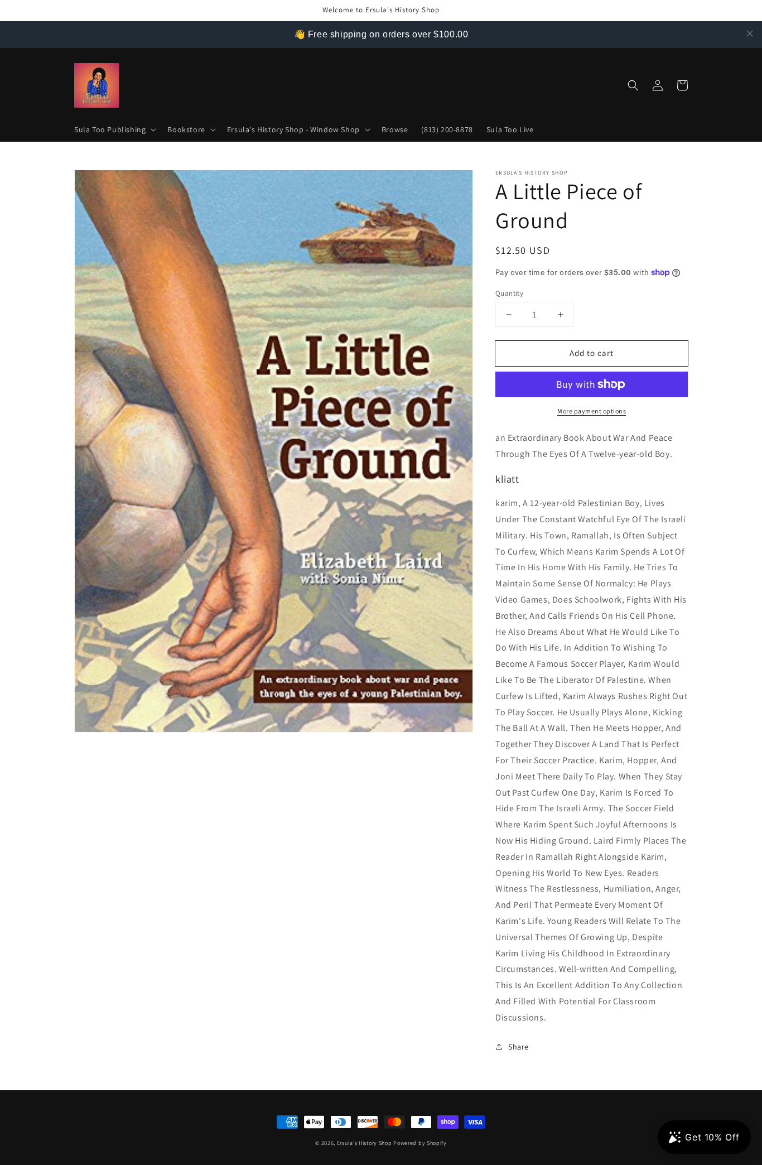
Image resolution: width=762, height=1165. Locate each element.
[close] (750, 33)
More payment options (591, 411)
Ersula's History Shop (364, 1143)
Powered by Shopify (420, 1143)
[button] (114, 129)
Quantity (509, 293)
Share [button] (518, 1047)
